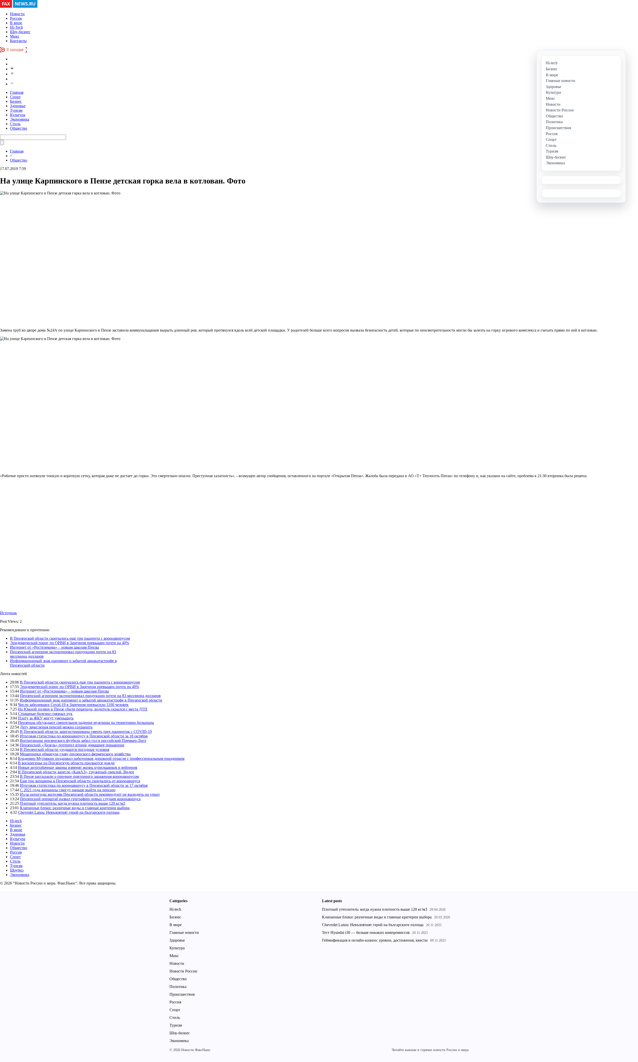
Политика (177, 986)
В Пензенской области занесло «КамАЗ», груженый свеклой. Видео (76, 772)
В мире (16, 23)
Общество (18, 128)
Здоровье (17, 106)
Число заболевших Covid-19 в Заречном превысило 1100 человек (73, 705)
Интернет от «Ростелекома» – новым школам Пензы (54, 647)
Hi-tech (16, 821)
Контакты (18, 41)
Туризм (16, 110)
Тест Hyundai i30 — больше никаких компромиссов (366, 932)
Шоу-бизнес (20, 32)
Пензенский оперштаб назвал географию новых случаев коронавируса (80, 799)
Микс (14, 36)
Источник (8, 613)
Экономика (19, 119)
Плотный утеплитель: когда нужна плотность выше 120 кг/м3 (72, 803)
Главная (16, 92)
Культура (17, 115)
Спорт (15, 97)
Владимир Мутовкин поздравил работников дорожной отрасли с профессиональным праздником (101, 758)
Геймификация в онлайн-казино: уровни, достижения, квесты (375, 940)
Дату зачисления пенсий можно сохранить (56, 727)
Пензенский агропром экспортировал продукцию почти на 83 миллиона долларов (90, 696)
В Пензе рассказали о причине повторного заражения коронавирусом (79, 776)
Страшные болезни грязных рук (45, 713)
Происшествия (182, 994)
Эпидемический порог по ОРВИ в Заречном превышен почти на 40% (69, 643)
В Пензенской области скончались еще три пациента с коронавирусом (70, 638)
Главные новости (184, 932)
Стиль (15, 124)
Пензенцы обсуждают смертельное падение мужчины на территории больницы (86, 722)
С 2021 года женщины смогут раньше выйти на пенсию (67, 790)
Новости (17, 14)
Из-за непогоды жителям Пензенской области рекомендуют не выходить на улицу (90, 794)
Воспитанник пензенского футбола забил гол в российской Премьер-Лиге (83, 740)
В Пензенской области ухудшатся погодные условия (64, 749)
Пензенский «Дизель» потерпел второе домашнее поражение (72, 745)
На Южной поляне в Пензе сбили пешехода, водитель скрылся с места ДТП (82, 709)
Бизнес (16, 101)
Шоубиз (16, 870)
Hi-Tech (16, 27)
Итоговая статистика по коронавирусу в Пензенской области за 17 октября (84, 785)
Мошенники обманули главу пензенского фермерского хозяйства (75, 754)
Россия (16, 18)
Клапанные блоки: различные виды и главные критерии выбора (75, 808)
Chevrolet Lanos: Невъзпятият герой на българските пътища (68, 812)
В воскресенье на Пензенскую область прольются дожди (66, 763)
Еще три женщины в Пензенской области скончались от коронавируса (80, 781)
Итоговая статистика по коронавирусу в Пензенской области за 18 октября (84, 736)
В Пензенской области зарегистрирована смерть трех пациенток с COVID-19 (86, 731)
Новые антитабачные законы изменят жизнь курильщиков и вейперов (77, 767)
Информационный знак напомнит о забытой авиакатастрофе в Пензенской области (91, 700)
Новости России (183, 971)
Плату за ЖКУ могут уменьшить (46, 718)
